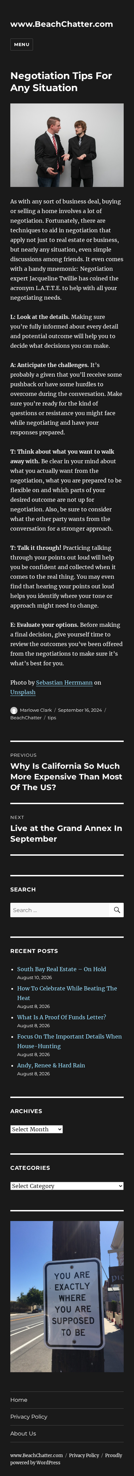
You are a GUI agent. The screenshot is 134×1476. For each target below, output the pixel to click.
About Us (23, 1433)
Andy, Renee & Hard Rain (51, 1065)
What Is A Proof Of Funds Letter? (61, 1017)
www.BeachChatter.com (61, 24)
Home (18, 1400)
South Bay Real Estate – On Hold (61, 969)
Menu (21, 44)
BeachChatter (26, 717)
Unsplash (23, 692)
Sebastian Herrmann (64, 682)
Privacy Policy (28, 1416)
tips (52, 717)
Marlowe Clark (36, 710)
